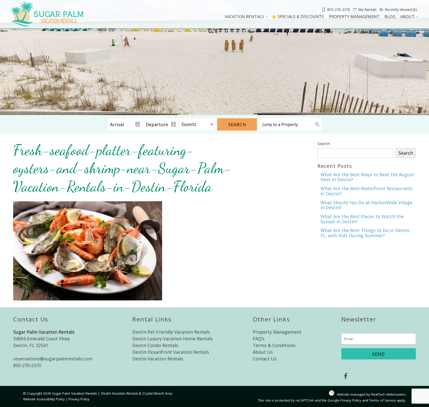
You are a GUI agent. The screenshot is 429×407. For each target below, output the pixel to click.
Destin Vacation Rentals (157, 359)
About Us (263, 352)
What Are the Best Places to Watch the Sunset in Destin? (362, 219)
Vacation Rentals (244, 16)
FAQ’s (258, 339)
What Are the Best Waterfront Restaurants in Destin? (367, 191)
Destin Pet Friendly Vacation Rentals (171, 332)
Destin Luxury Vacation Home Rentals (172, 339)
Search (237, 124)
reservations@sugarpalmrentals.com (52, 359)
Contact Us (265, 359)
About (407, 16)
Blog (390, 16)
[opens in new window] (345, 377)
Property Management (354, 16)
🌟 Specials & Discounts (298, 16)
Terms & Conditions (274, 345)
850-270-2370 (27, 365)
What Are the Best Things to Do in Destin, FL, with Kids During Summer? (365, 232)
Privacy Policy (79, 399)
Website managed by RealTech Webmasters (371, 394)
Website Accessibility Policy (44, 399)
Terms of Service (382, 400)
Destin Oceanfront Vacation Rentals (170, 352)
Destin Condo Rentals (155, 345)
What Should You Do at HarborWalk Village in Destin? (366, 205)
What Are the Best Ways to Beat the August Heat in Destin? (367, 177)
